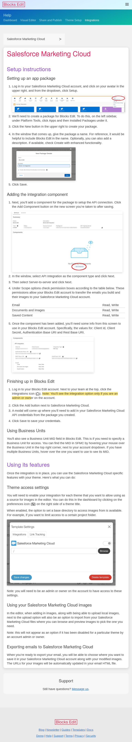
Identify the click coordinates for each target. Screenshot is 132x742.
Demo (40, 735)
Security (91, 735)
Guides (66, 729)
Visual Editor (28, 20)
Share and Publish (50, 20)
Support (58, 735)
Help (7, 15)
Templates (78, 729)
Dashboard (10, 20)
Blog (41, 729)
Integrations (92, 20)
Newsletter (52, 729)
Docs (90, 729)
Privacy (79, 735)
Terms (69, 735)
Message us (80, 689)
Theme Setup (73, 20)
